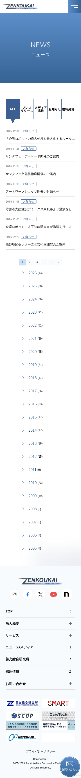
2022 (33, 325)
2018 (33, 378)
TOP (9, 611)
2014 (33, 430)
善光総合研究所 (17, 659)
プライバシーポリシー (40, 751)
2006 (33, 535)
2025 (33, 286)
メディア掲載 (40, 109)
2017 (33, 391)
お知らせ (54, 109)
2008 (33, 509)
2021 (33, 338)
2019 (33, 365)
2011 (32, 470)
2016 (33, 404)
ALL (13, 109)
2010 (33, 483)
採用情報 (12, 671)
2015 (33, 417)
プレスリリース (26, 109)
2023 (33, 312)
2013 (33, 443)
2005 (33, 548)
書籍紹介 (68, 109)
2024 (33, 299)
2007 (33, 522)
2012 (33, 456)
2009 (33, 496)
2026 (33, 273)
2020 (33, 352)
